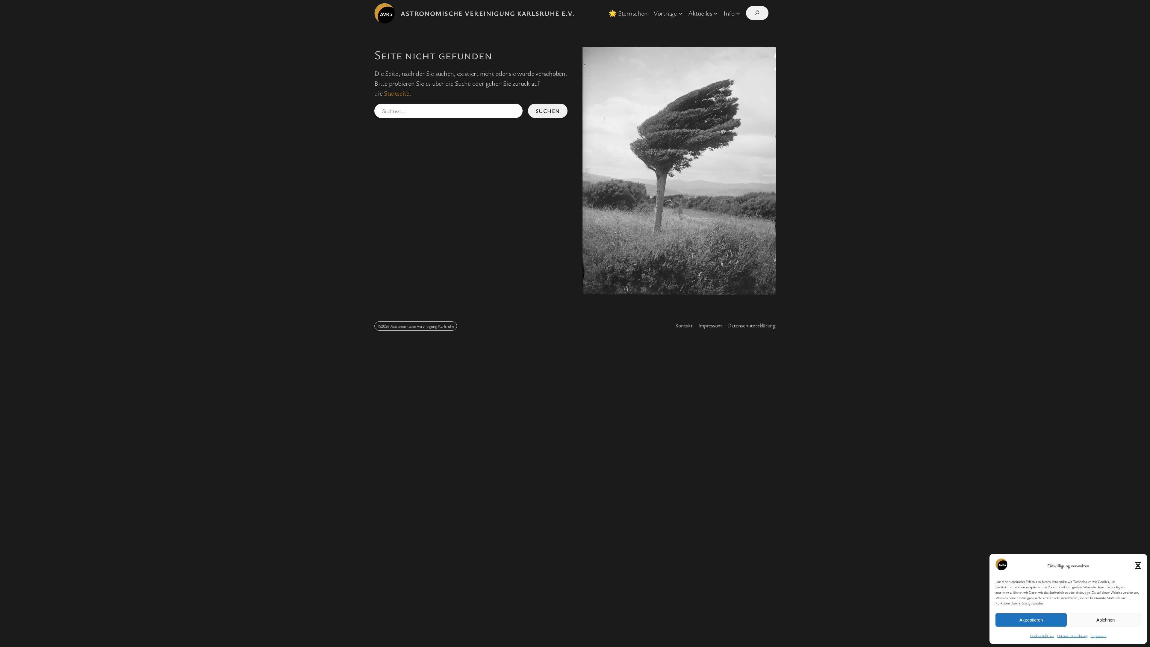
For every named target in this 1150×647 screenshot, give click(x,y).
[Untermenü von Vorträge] (681, 13)
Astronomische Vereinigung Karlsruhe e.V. (488, 13)
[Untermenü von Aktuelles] (716, 13)
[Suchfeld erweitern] (757, 13)
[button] (1138, 566)
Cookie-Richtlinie (1042, 635)
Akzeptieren (1031, 619)
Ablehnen (1105, 619)
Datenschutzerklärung (1072, 635)
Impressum (1098, 635)
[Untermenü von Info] (738, 13)
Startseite (396, 93)
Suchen (548, 110)
